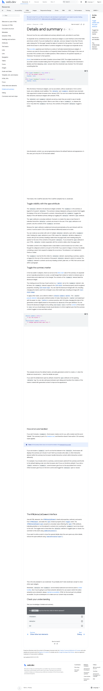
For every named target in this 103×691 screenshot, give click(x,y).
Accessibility (18, 10)
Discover (36, 2)
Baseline (45, 2)
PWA (63, 10)
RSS (94, 679)
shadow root (51, 436)
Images (35, 10)
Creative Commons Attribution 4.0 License (70, 650)
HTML (27, 10)
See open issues (76, 670)
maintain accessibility (53, 592)
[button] (56, 616)
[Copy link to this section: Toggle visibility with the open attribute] (61, 204)
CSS (69, 10)
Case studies (87, 676)
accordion (32, 49)
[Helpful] (81, 24)
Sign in (99, 2)
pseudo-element (32, 298)
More (52, 2)
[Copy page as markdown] (69, 29)
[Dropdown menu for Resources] (30, 2)
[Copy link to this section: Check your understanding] (51, 599)
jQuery (29, 59)
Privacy (9, 10)
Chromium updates (86, 673)
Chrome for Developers (87, 669)
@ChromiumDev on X (96, 668)
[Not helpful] (83, 24)
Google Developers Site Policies (66, 652)
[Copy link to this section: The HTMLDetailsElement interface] (58, 514)
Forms (56, 10)
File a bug (76, 667)
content (73, 305)
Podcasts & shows (86, 679)
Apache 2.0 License (44, 652)
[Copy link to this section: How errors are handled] (48, 429)
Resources (25, 2)
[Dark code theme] (85, 71)
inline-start (61, 273)
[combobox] (70, 1)
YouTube (95, 671)
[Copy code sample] (87, 71)
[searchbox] (11, 15)
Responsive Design (46, 10)
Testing (88, 10)
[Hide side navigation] (19, 688)
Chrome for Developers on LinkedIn (96, 675)
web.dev (29, 24)
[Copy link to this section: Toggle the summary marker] (52, 268)
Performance (78, 10)
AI (2, 10)
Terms (25, 687)
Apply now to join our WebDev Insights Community (54, 19)
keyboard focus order (65, 444)
